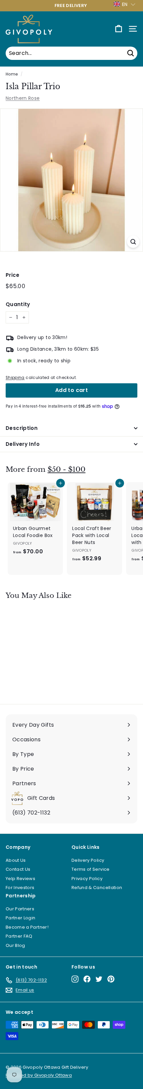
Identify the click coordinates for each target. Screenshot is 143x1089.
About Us (16, 860)
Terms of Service (91, 869)
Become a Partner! (27, 927)
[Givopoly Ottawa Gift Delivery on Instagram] (75, 979)
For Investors (20, 887)
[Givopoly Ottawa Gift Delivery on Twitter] (98, 979)
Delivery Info (23, 444)
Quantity (18, 304)
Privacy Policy (87, 878)
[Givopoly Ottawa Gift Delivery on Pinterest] (110, 979)
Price (13, 275)
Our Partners (20, 909)
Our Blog (15, 945)
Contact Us (18, 869)
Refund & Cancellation (97, 887)
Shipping (15, 377)
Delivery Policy (88, 860)
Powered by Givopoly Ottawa (39, 1075)
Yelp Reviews (20, 878)
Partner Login (21, 918)
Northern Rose (23, 98)
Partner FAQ (19, 936)
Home (12, 74)
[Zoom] (133, 242)
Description (22, 428)
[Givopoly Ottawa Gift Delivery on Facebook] (86, 979)
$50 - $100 (66, 469)
